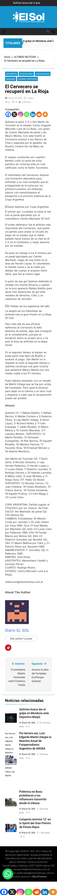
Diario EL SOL (15, 98)
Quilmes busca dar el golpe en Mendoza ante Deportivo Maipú (29, 3)
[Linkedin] (33, 114)
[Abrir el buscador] (48, 31)
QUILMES (10, 79)
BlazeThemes (39, 876)
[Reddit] (39, 114)
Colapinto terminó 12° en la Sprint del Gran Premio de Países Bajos (35, 823)
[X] (14, 114)
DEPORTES (11, 73)
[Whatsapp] (26, 114)
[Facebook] (8, 114)
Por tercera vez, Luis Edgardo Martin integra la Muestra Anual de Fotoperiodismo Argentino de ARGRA (35, 741)
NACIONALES (42, 73)
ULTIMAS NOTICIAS (27, 79)
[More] (45, 114)
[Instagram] (20, 114)
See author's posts (21, 638)
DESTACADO (26, 73)
